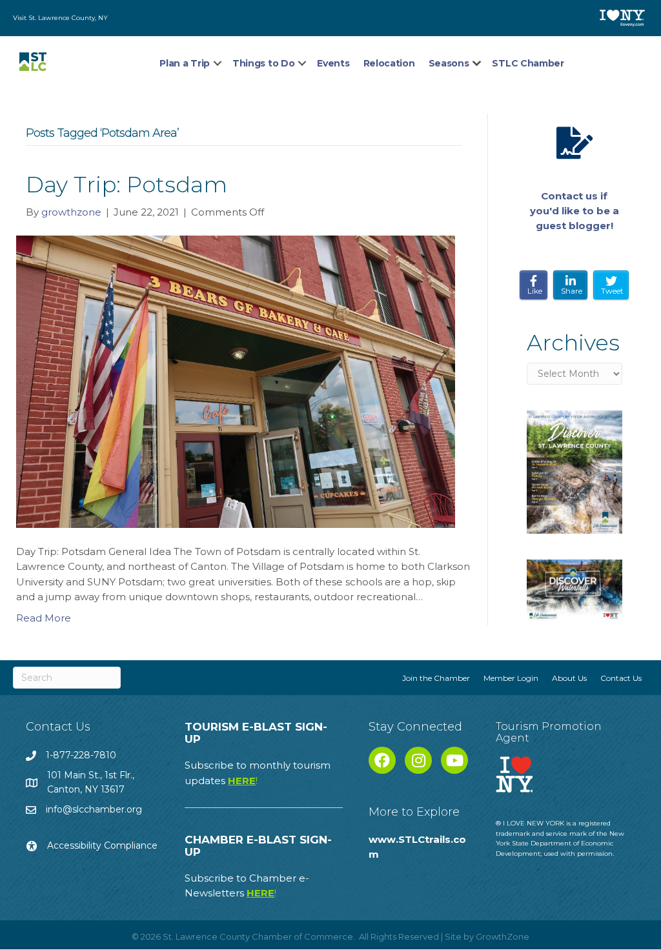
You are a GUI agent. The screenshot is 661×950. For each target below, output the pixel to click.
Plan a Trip (184, 63)
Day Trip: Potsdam (126, 184)
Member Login (510, 678)
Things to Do (263, 63)
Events (333, 63)
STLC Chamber (528, 63)
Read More (43, 618)
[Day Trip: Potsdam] (235, 381)
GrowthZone (502, 936)
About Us (569, 678)
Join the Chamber (436, 678)
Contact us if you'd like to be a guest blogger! (574, 211)
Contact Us (621, 678)
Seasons (449, 63)
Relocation (389, 63)
